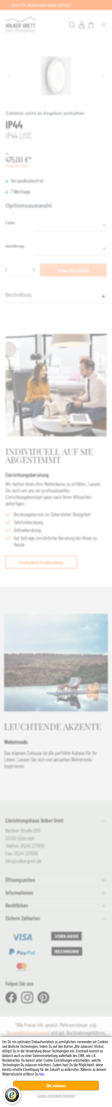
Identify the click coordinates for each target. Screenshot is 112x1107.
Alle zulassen (56, 1085)
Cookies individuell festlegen (56, 1095)
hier (41, 1073)
